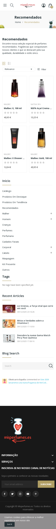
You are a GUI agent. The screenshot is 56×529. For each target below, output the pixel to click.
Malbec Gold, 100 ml (41, 158)
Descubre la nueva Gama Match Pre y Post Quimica (33, 336)
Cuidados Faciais (10, 241)
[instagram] (20, 494)
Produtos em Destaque (14, 196)
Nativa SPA (36, 104)
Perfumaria (8, 235)
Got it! (9, 524)
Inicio (6, 181)
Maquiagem (8, 258)
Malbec (7, 104)
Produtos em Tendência (14, 202)
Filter (43, 69)
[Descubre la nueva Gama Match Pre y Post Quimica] (9, 338)
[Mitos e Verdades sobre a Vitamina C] (9, 323)
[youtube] (28, 494)
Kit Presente (8, 264)
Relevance (19, 69)
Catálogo (6, 190)
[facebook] (4, 494)
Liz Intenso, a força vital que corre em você (35, 307)
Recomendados (10, 207)
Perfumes (7, 230)
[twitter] (12, 494)
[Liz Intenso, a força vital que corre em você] (9, 309)
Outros (6, 269)
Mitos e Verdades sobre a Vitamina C (30, 321)
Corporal (6, 247)
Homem (6, 219)
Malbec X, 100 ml (13, 108)
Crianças (6, 224)
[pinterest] (36, 494)
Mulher (5, 213)
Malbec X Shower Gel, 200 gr (14, 158)
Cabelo (5, 252)
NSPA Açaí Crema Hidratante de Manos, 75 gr (41, 108)
